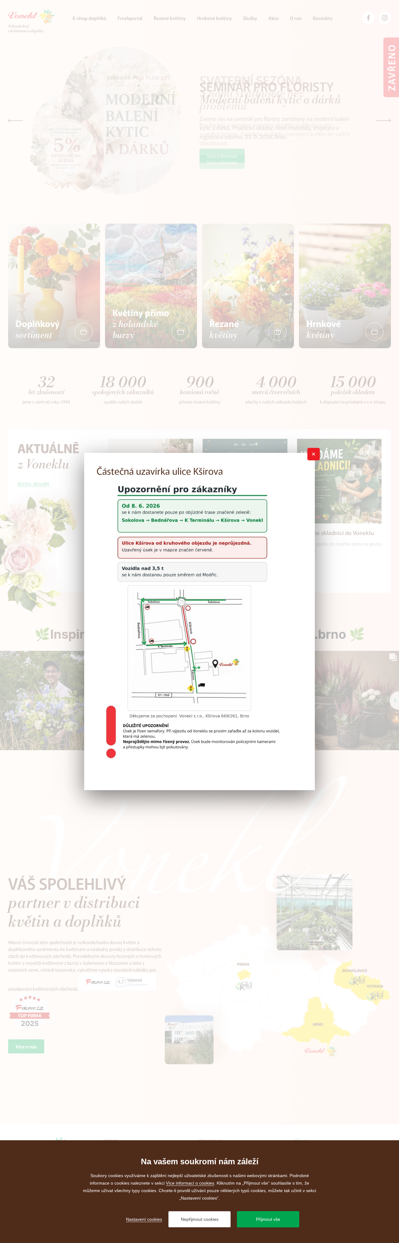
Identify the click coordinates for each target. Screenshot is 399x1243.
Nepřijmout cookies (200, 1219)
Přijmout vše (268, 1219)
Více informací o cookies (190, 1183)
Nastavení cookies (144, 1219)
